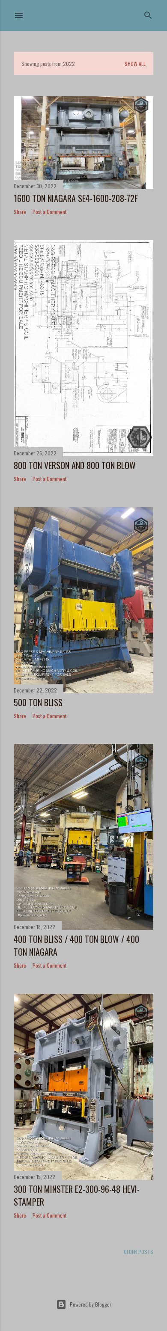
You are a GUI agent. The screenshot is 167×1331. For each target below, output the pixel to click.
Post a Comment (49, 211)
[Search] (148, 13)
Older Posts (138, 1251)
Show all (135, 63)
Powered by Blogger (90, 1304)
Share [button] (20, 211)
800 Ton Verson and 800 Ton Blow (75, 465)
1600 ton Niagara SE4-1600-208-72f (76, 198)
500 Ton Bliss (38, 702)
